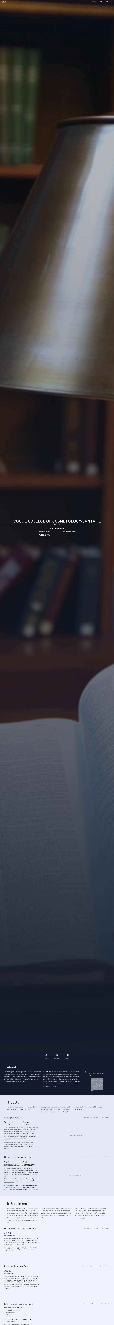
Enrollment (57, 1058)
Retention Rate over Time (16, 1266)
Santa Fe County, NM (23, 1074)
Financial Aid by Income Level (18, 1157)
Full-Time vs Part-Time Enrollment (20, 1228)
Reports (94, 1)
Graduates (67, 1058)
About (101, 1)
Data (107, 1)
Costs (46, 1058)
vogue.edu (57, 525)
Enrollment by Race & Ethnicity (18, 1304)
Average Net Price (12, 1117)
